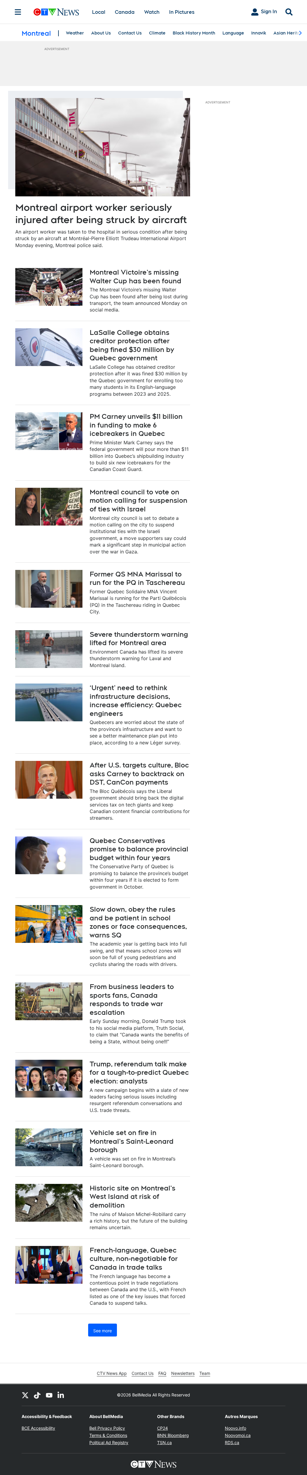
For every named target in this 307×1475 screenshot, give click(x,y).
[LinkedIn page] (61, 1395)
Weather (75, 33)
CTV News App (112, 1373)
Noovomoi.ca (238, 1435)
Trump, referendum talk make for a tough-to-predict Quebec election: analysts (139, 1072)
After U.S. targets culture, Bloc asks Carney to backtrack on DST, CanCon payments (139, 773)
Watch (151, 12)
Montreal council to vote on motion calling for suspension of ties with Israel (138, 500)
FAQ (162, 1373)
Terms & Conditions (108, 1435)
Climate (157, 33)
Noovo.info (235, 1428)
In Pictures (182, 12)
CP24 (162, 1428)
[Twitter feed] (25, 1395)
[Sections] (18, 12)
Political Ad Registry (108, 1442)
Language (233, 33)
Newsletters (183, 1373)
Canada (125, 12)
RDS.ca (232, 1442)
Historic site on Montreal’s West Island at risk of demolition (132, 1196)
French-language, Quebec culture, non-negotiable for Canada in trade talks (134, 1258)
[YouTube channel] (49, 1395)
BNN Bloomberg (173, 1435)
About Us (101, 33)
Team (204, 1373)
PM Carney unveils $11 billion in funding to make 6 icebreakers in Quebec (136, 425)
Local (98, 12)
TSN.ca (164, 1442)
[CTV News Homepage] (56, 12)
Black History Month (194, 33)
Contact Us (130, 33)
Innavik (258, 33)
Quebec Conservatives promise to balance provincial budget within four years (139, 849)
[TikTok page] (37, 1395)
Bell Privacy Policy (107, 1428)
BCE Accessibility (38, 1428)
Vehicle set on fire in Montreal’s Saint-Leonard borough (132, 1141)
